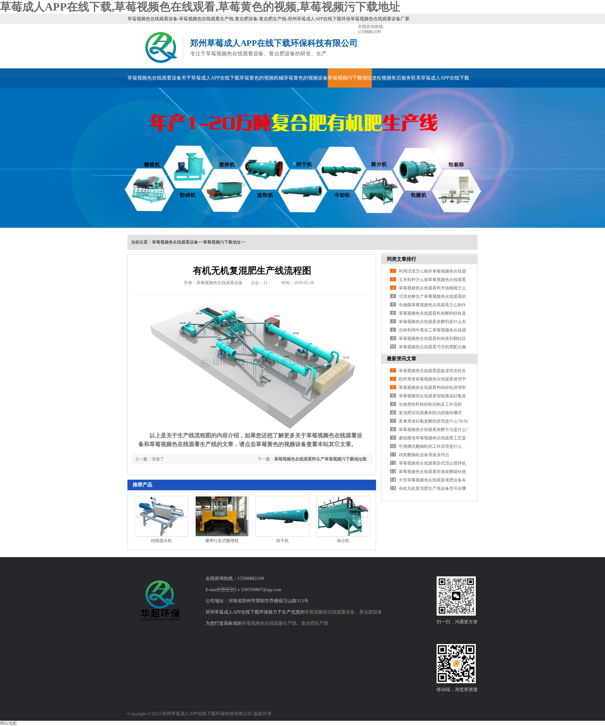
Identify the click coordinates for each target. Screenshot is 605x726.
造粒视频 (381, 78)
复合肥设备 (370, 612)
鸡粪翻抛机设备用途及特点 (424, 454)
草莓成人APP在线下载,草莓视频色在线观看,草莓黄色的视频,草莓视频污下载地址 (200, 6)
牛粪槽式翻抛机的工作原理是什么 (430, 446)
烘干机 (282, 540)
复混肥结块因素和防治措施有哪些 (430, 412)
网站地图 (8, 723)
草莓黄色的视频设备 (306, 78)
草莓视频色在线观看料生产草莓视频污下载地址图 (320, 459)
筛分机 (343, 540)
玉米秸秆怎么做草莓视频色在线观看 (432, 279)
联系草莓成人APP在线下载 (440, 78)
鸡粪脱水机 (161, 540)
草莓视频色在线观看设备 (154, 78)
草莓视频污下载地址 (350, 78)
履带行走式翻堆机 (222, 540)
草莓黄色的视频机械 (261, 78)
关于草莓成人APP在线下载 (210, 78)
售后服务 (401, 78)
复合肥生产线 (314, 623)
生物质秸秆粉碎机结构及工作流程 (430, 404)
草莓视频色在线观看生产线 (269, 623)
